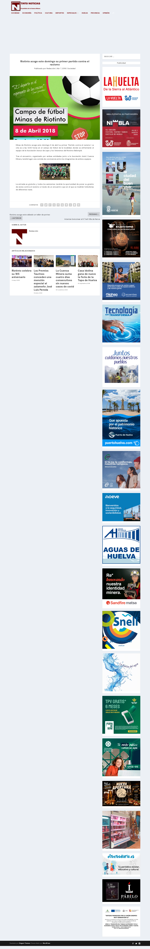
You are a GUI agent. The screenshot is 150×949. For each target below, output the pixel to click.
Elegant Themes (24, 943)
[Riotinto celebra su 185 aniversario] (22, 261)
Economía (26, 13)
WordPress (46, 943)
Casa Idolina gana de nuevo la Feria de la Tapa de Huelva (87, 275)
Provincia (95, 13)
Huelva (85, 13)
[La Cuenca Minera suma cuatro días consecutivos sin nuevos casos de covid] (66, 261)
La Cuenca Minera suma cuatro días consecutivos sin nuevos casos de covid (65, 278)
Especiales (72, 13)
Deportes (60, 13)
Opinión (106, 13)
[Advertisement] (75, 34)
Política (38, 13)
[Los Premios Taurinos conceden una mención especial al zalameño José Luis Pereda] (44, 261)
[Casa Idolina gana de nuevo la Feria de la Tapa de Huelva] (88, 261)
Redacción (51, 68)
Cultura (48, 13)
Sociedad (15, 13)
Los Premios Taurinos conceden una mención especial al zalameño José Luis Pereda (43, 280)
